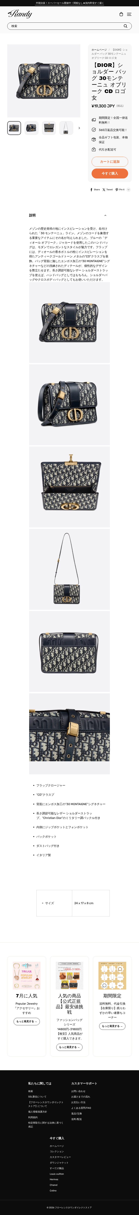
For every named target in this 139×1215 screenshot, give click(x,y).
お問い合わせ (78, 1091)
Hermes (54, 1179)
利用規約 (33, 1117)
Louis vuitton (57, 1174)
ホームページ (99, 49)
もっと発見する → (26, 1021)
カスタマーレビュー (60, 1157)
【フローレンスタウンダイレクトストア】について (46, 1104)
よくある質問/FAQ (81, 1108)
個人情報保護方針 (37, 1111)
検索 (30, 1091)
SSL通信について (37, 1096)
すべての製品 (57, 1168)
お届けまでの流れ (80, 1096)
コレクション (57, 1151)
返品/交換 (76, 1113)
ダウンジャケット (59, 1162)
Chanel (53, 1185)
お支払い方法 (78, 1102)
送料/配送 (76, 1119)
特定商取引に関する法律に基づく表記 (46, 1124)
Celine (53, 1190)
